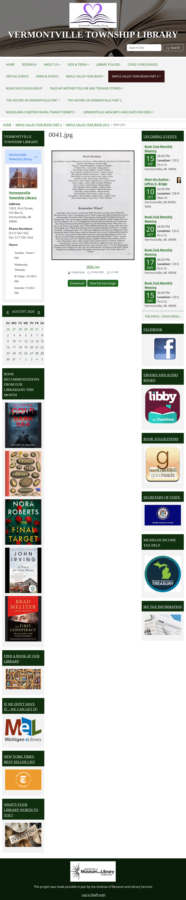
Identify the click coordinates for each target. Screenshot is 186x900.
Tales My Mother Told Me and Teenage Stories (85, 88)
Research (29, 65)
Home (10, 65)
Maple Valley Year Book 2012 (87, 125)
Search (175, 48)
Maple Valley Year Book (84, 76)
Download (77, 283)
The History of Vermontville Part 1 (33, 100)
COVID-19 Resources (143, 65)
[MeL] (23, 729)
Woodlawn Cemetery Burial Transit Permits (40, 112)
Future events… (171, 316)
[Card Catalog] (23, 679)
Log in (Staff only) (93, 895)
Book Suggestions (161, 439)
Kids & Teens (77, 65)
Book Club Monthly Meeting (158, 149)
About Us (51, 65)
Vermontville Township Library (20, 157)
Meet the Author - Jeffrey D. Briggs (157, 181)
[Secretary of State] (163, 515)
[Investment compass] (23, 835)
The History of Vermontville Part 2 (95, 100)
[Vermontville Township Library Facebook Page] (165, 348)
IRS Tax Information (162, 607)
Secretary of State (161, 497)
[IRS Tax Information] (163, 624)
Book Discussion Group (24, 88)
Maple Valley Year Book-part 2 (135, 76)
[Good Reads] (163, 465)
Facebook (152, 329)
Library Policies (108, 65)
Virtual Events (17, 76)
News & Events (47, 76)
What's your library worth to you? (21, 810)
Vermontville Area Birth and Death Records (117, 112)
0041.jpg (93, 267)
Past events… (153, 316)
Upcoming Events (160, 137)
